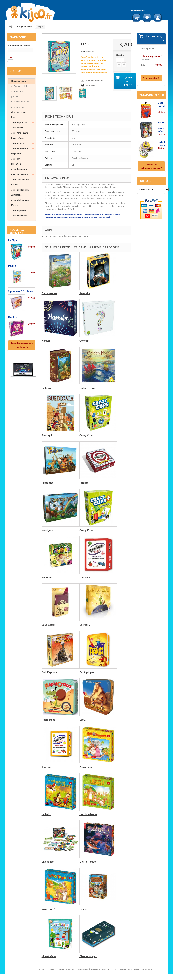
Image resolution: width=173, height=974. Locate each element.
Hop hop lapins (88, 814)
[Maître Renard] (98, 839)
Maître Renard (87, 861)
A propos (112, 969)
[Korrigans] (60, 508)
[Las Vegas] (60, 839)
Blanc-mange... (88, 956)
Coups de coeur (24, 27)
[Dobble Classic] (146, 149)
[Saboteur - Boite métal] (146, 130)
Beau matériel (20, 86)
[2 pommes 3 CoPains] (16, 302)
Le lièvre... (48, 388)
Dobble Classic (162, 143)
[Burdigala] (60, 413)
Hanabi (46, 340)
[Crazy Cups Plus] (98, 508)
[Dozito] (16, 277)
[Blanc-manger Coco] (98, 934)
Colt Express (49, 672)
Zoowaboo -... (87, 767)
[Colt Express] (60, 650)
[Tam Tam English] (98, 555)
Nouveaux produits (16, 231)
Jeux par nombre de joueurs (19, 151)
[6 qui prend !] (146, 110)
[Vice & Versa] (60, 934)
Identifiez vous (138, 11)
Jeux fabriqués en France (20, 182)
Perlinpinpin (86, 672)
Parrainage (146, 969)
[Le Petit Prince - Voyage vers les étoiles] (98, 602)
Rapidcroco (48, 719)
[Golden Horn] (98, 365)
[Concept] (98, 318)
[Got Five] (16, 328)
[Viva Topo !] (60, 886)
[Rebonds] (60, 555)
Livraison (52, 969)
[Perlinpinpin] (98, 650)
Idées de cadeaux (19, 174)
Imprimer (90, 85)
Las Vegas (48, 861)
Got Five (13, 317)
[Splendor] (98, 271)
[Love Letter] (60, 602)
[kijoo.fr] (32, 12)
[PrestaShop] (23, 370)
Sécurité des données (129, 969)
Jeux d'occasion (19, 216)
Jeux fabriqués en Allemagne (20, 192)
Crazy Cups (86, 435)
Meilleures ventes (151, 94)
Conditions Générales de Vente (91, 969)
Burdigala (47, 435)
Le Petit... (84, 624)
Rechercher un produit (19, 45)
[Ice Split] (16, 251)
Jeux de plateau (19, 122)
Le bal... (46, 814)
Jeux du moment (19, 169)
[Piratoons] (60, 460)
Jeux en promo (18, 210)
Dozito (12, 265)
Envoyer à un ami (94, 80)
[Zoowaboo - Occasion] (98, 744)
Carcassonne (49, 293)
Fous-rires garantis (17, 94)
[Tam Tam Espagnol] (60, 744)
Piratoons (47, 482)
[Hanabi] (60, 318)
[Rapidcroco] (60, 697)
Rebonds (47, 577)
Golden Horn (87, 388)
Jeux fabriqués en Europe (20, 202)
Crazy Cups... (87, 530)
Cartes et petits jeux (18, 114)
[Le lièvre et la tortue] (60, 365)
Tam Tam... (85, 577)
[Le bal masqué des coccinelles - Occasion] (60, 792)
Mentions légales (66, 969)
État (83, 52)
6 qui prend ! (161, 105)
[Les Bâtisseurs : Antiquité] (98, 697)
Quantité (120, 55)
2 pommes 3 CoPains (20, 291)
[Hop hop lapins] (98, 792)
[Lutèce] (98, 886)
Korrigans (47, 530)
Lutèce (83, 909)
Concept (84, 340)
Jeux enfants (17, 143)
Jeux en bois (17, 128)
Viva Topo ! (48, 909)
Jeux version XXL (19, 133)
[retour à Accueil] (10, 27)
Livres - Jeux (17, 138)
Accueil (41, 969)
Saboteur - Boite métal (163, 127)
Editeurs (145, 181)
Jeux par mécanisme (17, 161)
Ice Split (13, 240)
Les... (82, 719)
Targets (83, 482)
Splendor (84, 293)
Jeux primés (19, 107)
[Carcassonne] (60, 271)
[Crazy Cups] (98, 413)
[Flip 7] (49, 93)
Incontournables (21, 102)
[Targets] (98, 460)
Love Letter (48, 624)
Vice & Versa (49, 956)
